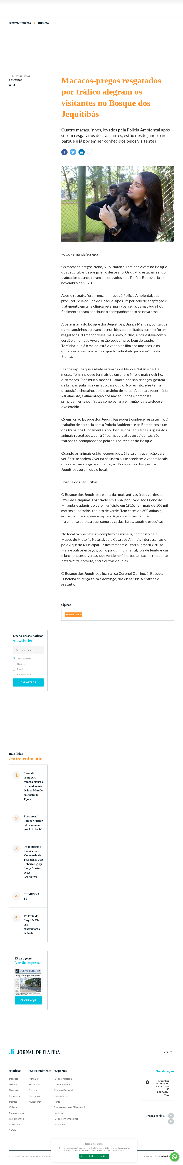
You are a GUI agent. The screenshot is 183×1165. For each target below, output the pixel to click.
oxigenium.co (167, 1156)
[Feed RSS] (171, 1121)
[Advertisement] (91, 45)
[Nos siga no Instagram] (171, 1116)
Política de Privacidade (115, 1150)
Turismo (43, 23)
